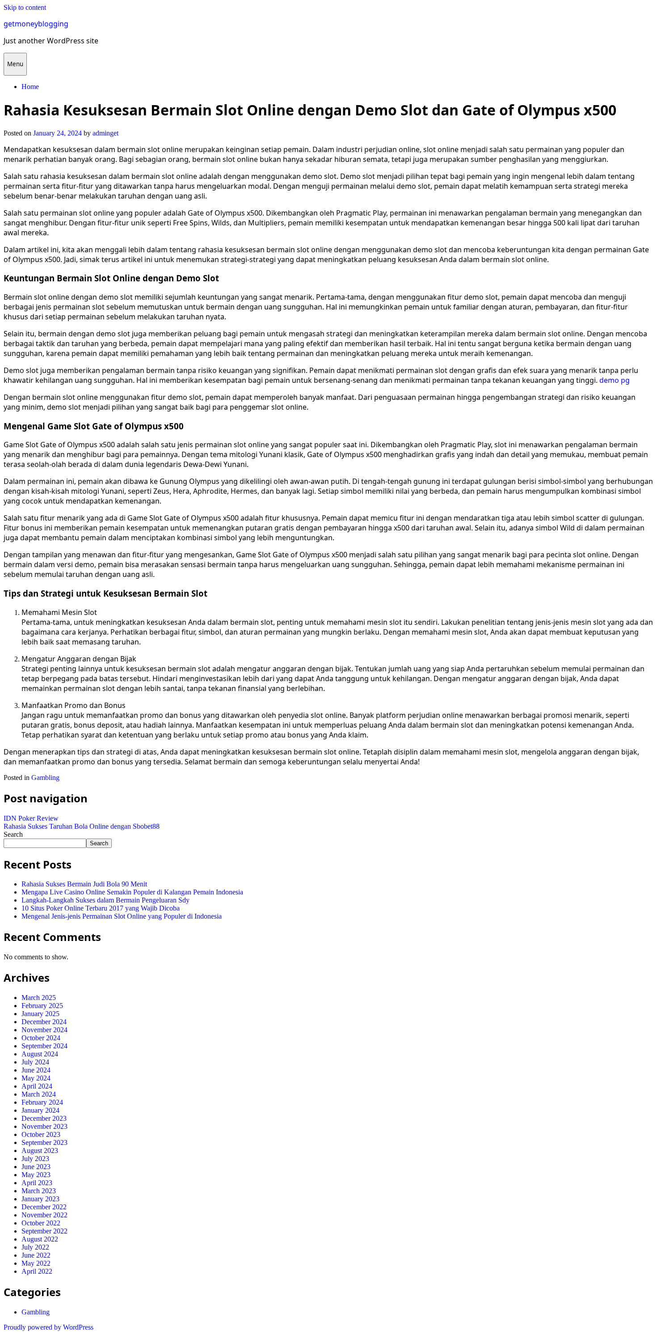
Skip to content (25, 7)
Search (13, 834)
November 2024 (44, 1030)
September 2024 (44, 1046)
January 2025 (40, 1013)
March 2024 (38, 1094)
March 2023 (38, 1191)
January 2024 (40, 1110)
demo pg (614, 380)
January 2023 (40, 1199)
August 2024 (39, 1054)
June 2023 (36, 1166)
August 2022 (39, 1239)
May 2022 (36, 1263)
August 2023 (39, 1150)
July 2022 (35, 1247)
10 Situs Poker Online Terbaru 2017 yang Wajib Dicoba (100, 908)
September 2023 (44, 1142)
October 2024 (40, 1038)
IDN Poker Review (31, 818)
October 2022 (40, 1223)
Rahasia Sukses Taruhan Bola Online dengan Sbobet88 (82, 826)
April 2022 (36, 1271)
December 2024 (44, 1022)
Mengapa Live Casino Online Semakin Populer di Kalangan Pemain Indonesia (132, 892)
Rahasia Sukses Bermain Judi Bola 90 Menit (84, 884)
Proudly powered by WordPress (48, 1327)
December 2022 (44, 1207)
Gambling (45, 777)
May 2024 (36, 1078)
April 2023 (36, 1183)
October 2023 (40, 1134)
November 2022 (44, 1215)
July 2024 (35, 1062)
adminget (105, 133)
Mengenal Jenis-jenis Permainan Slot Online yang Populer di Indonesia (121, 916)
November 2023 (44, 1126)
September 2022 (44, 1231)
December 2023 (44, 1118)
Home (30, 86)
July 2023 (35, 1158)
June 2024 (36, 1070)
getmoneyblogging (36, 24)
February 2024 (42, 1102)
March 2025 (38, 997)
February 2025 (42, 1005)
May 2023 (36, 1174)
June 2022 (36, 1255)
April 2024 (36, 1086)
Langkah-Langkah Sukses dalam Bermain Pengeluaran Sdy (105, 900)
